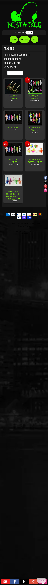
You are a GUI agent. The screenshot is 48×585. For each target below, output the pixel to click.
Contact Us (12, 223)
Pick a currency (20, 32)
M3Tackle (23, 231)
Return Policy (23, 223)
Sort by (5, 73)
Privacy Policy (35, 223)
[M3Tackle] (24, 27)
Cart (34, 39)
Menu (14, 39)
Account (24, 39)
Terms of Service (24, 226)
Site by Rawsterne (24, 233)
